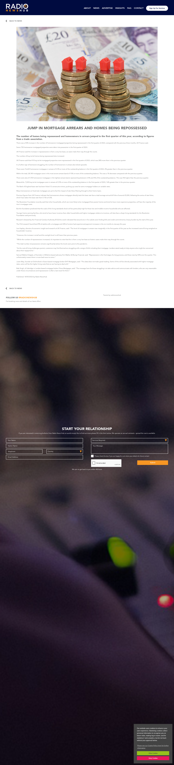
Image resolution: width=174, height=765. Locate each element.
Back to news (15, 21)
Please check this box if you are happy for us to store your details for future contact (122, 456)
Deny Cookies (153, 758)
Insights (120, 8)
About (87, 8)
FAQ (129, 8)
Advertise (107, 8)
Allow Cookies (153, 753)
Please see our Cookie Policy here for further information (153, 747)
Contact (138, 8)
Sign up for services (157, 8)
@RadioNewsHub (28, 297)
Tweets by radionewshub (112, 295)
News (96, 8)
